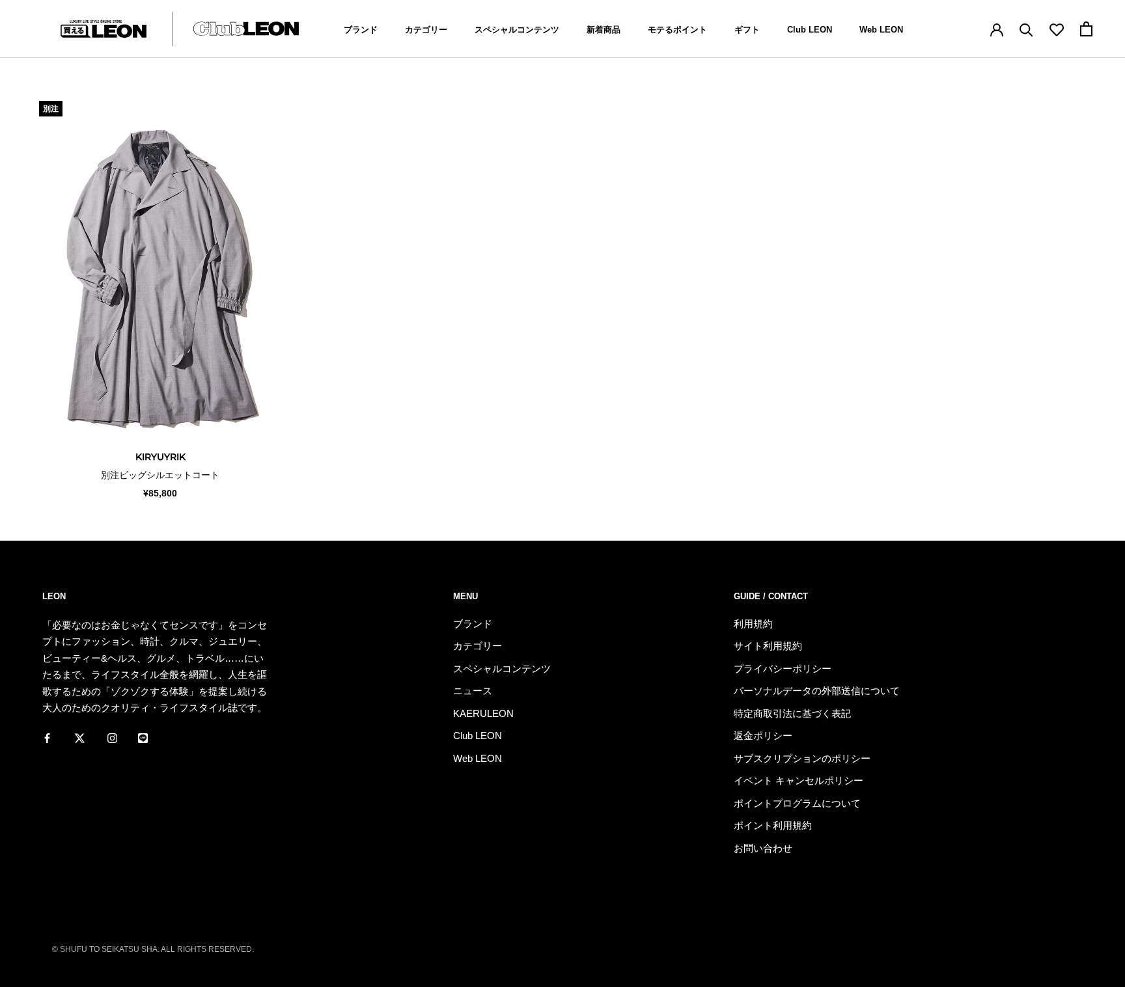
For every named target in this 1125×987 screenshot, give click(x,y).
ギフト (747, 29)
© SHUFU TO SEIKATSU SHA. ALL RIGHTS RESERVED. (153, 949)
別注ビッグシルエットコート (160, 475)
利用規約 (753, 623)
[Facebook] (47, 737)
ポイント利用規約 (773, 825)
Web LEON (881, 29)
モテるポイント (677, 29)
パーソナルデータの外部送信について (817, 690)
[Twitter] (80, 737)
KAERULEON (483, 713)
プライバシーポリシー (782, 668)
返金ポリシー (763, 735)
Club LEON (809, 29)
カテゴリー (426, 29)
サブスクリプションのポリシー (802, 758)
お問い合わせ (763, 848)
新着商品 (603, 29)
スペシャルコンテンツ (517, 29)
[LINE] (143, 737)
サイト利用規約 (768, 645)
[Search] (1026, 29)
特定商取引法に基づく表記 (792, 713)
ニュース (472, 690)
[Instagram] (112, 737)
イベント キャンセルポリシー (798, 780)
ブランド (361, 29)
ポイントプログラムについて (797, 803)
